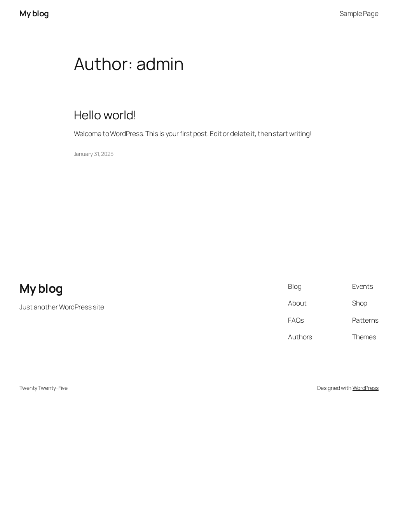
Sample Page (359, 13)
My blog (34, 13)
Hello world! (105, 115)
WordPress (366, 387)
